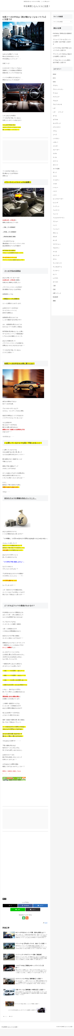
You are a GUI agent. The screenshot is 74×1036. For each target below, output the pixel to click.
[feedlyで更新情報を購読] (23, 917)
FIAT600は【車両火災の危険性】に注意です (62, 34)
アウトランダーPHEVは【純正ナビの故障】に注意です (62, 55)
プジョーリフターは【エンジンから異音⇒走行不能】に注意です (62, 42)
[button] (33, 909)
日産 (5, 898)
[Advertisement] (25, 150)
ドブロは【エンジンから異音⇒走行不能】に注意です (62, 61)
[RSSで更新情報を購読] (27, 917)
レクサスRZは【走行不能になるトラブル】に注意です (62, 49)
